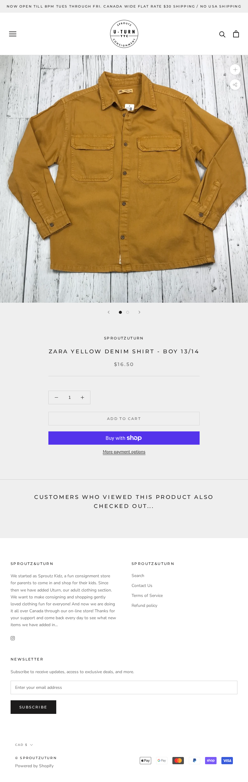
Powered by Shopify (34, 766)
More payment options (124, 452)
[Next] (139, 312)
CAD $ (21, 745)
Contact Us (142, 585)
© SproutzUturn (36, 758)
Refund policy (144, 605)
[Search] (222, 34)
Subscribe (33, 707)
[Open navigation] (12, 33)
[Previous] (108, 312)
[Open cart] (236, 33)
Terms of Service (147, 595)
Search (138, 576)
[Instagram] (13, 637)
